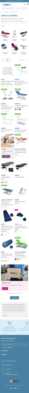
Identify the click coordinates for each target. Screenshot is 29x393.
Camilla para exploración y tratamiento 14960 (21, 106)
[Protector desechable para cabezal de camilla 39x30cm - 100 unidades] (7, 71)
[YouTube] (16, 388)
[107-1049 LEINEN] (4, 111)
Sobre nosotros (4, 351)
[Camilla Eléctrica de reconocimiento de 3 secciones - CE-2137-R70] (21, 243)
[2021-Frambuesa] (6, 207)
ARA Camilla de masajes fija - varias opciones (20, 130)
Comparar (21, 60)
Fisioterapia (6, 11)
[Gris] (6, 235)
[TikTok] (18, 388)
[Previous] (2, 46)
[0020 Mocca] (16, 259)
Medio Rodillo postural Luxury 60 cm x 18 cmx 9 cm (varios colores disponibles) (7, 228)
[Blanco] (4, 235)
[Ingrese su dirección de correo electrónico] (26, 344)
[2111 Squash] (20, 259)
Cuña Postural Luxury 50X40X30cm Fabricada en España (21, 227)
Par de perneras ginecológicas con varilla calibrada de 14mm (7, 107)
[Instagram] (13, 388)
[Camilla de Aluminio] (21, 167)
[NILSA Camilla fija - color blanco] (7, 119)
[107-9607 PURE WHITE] (6, 111)
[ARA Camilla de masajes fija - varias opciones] (21, 119)
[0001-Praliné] (2, 207)
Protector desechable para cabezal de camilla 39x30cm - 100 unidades (7, 82)
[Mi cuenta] (24, 4)
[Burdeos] (6, 182)
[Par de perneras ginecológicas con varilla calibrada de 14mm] (7, 95)
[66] (20, 109)
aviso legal (10, 347)
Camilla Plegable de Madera (5, 178)
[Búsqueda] (26, 8)
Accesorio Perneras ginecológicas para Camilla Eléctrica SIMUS (21, 82)
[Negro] (2, 182)
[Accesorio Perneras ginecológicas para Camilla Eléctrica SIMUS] (21, 71)
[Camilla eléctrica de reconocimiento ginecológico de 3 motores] (7, 191)
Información (4, 354)
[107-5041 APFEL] (2, 111)
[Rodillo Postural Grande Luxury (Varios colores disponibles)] (7, 243)
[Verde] (4, 182)
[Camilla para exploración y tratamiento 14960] (21, 95)
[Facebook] (11, 388)
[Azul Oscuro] (2, 235)
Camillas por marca (14, 40)
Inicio (2, 11)
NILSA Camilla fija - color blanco (7, 130)
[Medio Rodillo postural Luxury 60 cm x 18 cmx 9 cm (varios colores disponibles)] (7, 216)
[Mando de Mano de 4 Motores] (21, 191)
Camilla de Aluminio (19, 177)
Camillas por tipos (23, 40)
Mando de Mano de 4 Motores (20, 202)
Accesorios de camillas (5, 53)
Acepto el (7, 347)
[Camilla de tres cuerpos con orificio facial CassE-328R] (21, 140)
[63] (18, 109)
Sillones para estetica (14, 53)
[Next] (27, 46)
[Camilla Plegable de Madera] (7, 167)
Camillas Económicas (5, 40)
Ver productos (6, 156)
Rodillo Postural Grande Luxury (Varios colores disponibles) (7, 255)
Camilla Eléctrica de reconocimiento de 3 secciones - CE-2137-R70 (20, 255)
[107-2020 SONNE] (18, 259)
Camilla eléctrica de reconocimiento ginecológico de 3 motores (7, 203)
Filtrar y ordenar (7, 60)
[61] (16, 109)
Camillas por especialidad (23, 53)
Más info (5, 288)
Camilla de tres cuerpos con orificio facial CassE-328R (21, 152)
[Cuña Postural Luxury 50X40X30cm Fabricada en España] (21, 216)
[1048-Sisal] (4, 207)
